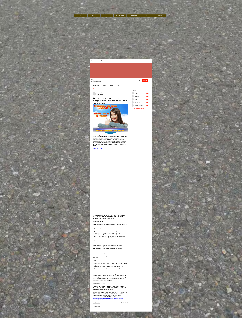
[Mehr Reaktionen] (98, 303)
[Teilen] (127, 93)
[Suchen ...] (139, 80)
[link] (96, 85)
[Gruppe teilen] (150, 80)
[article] (110, 200)
